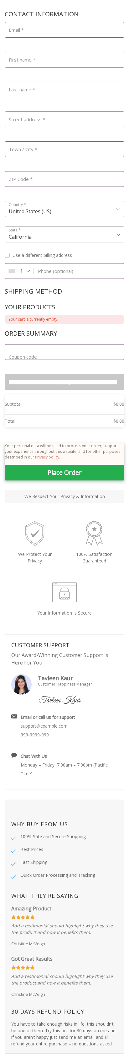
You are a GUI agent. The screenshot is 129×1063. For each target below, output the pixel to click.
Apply (64, 381)
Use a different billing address (43, 255)
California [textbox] (20, 236)
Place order (65, 472)
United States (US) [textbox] (30, 211)
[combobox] (64, 209)
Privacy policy (47, 457)
